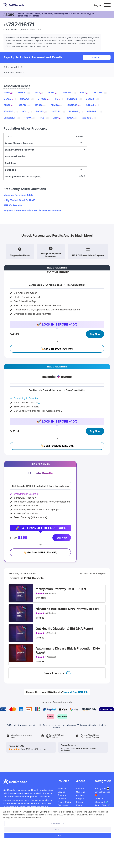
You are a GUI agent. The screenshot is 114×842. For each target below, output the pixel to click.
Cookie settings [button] (57, 823)
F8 (56, 98)
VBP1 (56, 117)
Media (79, 805)
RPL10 (27, 117)
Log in (97, 5)
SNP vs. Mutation (13, 205)
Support (80, 788)
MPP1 (6, 92)
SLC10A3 (72, 105)
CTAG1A (24, 98)
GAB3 (21, 92)
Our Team (81, 792)
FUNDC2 (72, 98)
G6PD (22, 105)
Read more (34, 16)
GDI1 (24, 111)
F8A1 (83, 92)
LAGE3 (40, 111)
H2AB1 (98, 92)
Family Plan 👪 (102, 788)
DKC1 (37, 92)
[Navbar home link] (14, 5)
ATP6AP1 (92, 111)
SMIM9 (67, 92)
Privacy (79, 802)
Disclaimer (63, 805)
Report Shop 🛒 (102, 805)
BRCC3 (90, 98)
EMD (70, 117)
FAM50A (8, 111)
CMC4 (6, 105)
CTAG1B (42, 98)
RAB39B (86, 117)
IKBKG (38, 105)
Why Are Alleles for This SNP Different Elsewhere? (32, 210)
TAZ (41, 117)
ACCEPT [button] (57, 836)
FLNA (51, 92)
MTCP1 (56, 111)
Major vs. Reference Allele (18, 195)
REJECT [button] (58, 830)
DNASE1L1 (9, 117)
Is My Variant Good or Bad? (19, 200)
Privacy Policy (64, 802)
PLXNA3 (73, 111)
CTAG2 (7, 98)
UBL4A (90, 105)
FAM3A (54, 105)
